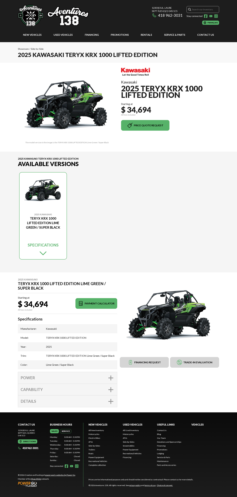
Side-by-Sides (94, 446)
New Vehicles (32, 34)
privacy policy (135, 485)
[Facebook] (206, 16)
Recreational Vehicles (98, 461)
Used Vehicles (63, 34)
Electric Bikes (94, 438)
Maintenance (162, 461)
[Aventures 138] (58, 15)
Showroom (23, 48)
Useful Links (166, 424)
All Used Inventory (131, 430)
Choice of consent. (165, 485)
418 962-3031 (170, 15)
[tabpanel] (65, 449)
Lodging (160, 453)
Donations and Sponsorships (169, 442)
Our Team (161, 438)
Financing (92, 34)
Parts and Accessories (166, 465)
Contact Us (205, 34)
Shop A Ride (36, 479)
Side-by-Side (37, 48)
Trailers (92, 449)
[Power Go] (47, 484)
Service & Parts (174, 34)
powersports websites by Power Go (60, 475)
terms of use (150, 485)
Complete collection (97, 465)
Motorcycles (94, 434)
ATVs (91, 442)
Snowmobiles (128, 446)
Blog (159, 434)
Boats (91, 453)
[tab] (54, 431)
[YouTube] (211, 16)
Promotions (120, 34)
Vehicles (197, 424)
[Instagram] (216, 16)
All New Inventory (96, 430)
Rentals (146, 34)
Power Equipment (96, 457)
